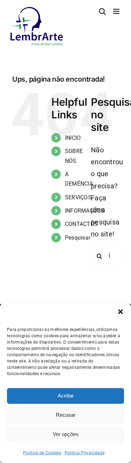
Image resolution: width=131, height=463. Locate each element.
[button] (120, 311)
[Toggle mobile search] (102, 11)
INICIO (73, 137)
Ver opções (66, 434)
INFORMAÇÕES (84, 210)
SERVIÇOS (78, 197)
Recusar (65, 415)
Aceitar (66, 396)
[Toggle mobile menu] (117, 11)
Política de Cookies (42, 452)
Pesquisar (77, 237)
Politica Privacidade (84, 452)
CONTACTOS (81, 224)
